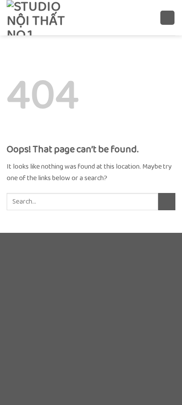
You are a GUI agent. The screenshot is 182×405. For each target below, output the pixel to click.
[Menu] (167, 18)
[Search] (150, 17)
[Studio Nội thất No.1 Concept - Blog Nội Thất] (51, 17)
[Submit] (166, 201)
